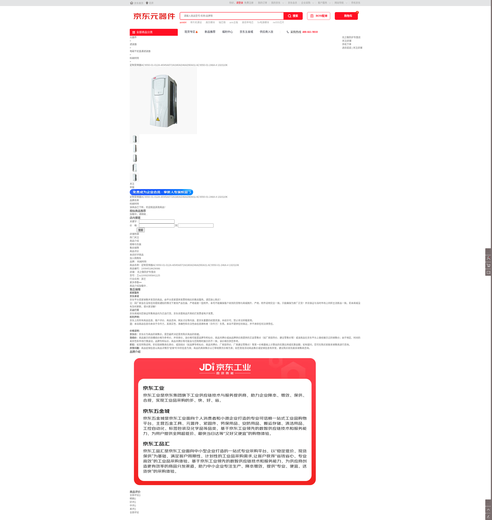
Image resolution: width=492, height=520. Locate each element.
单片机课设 (196, 22)
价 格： (134, 225)
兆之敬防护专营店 (351, 37)
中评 (133, 505)
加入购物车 (135, 258)
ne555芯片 (278, 22)
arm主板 (233, 22)
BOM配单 (321, 15)
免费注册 (248, 3)
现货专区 (189, 31)
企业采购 (305, 3)
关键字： (134, 221)
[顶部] (488, 512)
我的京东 (275, 3)
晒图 (133, 498)
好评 (133, 502)
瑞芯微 (222, 22)
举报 (132, 187)
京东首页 (138, 3)
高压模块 (210, 22)
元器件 (133, 37)
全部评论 (135, 495)
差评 (133, 509)
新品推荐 (210, 31)
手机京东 (355, 3)
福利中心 (227, 31)
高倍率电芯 (247, 22)
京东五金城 (246, 31)
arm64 (183, 22)
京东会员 (292, 3)
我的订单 (262, 3)
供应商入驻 (266, 31)
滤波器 (133, 44)
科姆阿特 (134, 58)
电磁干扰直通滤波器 (140, 51)
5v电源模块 (263, 22)
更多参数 (136, 282)
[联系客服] (488, 254)
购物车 (348, 15)
